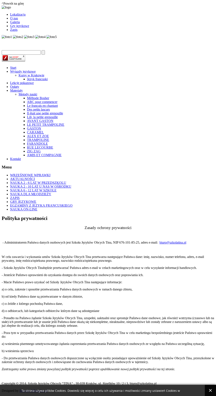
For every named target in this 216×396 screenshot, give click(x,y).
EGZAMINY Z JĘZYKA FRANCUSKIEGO (41, 205)
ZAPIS (15, 198)
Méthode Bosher (38, 98)
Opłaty (14, 86)
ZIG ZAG (34, 151)
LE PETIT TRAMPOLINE (45, 124)
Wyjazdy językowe (23, 71)
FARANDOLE (37, 143)
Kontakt (15, 159)
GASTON (34, 128)
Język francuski (37, 79)
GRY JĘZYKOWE (23, 201)
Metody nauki (28, 94)
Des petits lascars (38, 109)
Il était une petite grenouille (45, 113)
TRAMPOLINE (38, 140)
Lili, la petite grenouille (42, 117)
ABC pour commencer (42, 102)
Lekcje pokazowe (22, 83)
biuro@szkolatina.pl (172, 242)
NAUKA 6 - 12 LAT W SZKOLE (33, 190)
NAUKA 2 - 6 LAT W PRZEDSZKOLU (38, 182)
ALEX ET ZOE (38, 136)
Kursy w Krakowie (31, 75)
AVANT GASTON (40, 121)
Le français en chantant (42, 105)
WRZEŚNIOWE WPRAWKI (30, 175)
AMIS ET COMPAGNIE (44, 155)
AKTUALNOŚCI (22, 179)
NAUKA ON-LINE (23, 209)
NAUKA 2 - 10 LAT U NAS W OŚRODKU (40, 186)
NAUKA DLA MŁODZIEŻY (30, 194)
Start (13, 67)
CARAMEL (35, 132)
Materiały (16, 90)
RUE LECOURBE (40, 147)
